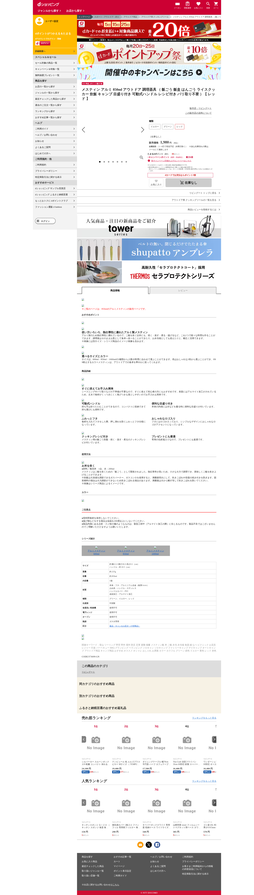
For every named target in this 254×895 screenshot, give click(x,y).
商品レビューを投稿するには (202, 210)
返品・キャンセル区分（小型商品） (125, 626)
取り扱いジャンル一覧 (93, 871)
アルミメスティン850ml (126, 552)
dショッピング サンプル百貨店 (50, 188)
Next (214, 739)
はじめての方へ (43, 153)
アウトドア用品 (130, 17)
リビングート (88, 672)
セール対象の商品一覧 (46, 63)
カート (117, 861)
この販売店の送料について (198, 113)
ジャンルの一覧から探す (47, 93)
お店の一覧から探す (45, 86)
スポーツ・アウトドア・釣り (106, 17)
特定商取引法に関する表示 (48, 177)
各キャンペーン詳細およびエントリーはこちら (171, 161)
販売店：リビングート (201, 108)
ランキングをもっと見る (204, 718)
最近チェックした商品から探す (50, 99)
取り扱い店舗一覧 (90, 875)
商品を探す (87, 857)
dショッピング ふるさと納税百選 (51, 194)
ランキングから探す (45, 111)
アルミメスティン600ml (96, 552)
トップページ (84, 17)
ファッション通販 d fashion (48, 207)
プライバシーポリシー (46, 171)
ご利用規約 (40, 165)
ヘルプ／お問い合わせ (46, 135)
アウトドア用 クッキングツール (155, 17)
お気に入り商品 (89, 861)
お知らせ (39, 141)
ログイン (45, 221)
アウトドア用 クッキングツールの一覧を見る (194, 200)
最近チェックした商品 (93, 866)
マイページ (119, 866)
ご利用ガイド (41, 129)
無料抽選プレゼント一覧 (47, 75)
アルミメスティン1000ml (155, 552)
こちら (116, 885)
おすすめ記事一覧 (122, 857)
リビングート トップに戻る (202, 193)
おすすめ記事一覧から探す (48, 117)
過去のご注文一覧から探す (48, 105)
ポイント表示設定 (122, 871)
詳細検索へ (40, 51)
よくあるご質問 (43, 147)
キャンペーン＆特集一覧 (47, 69)
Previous (84, 739)
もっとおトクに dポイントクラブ (51, 201)
